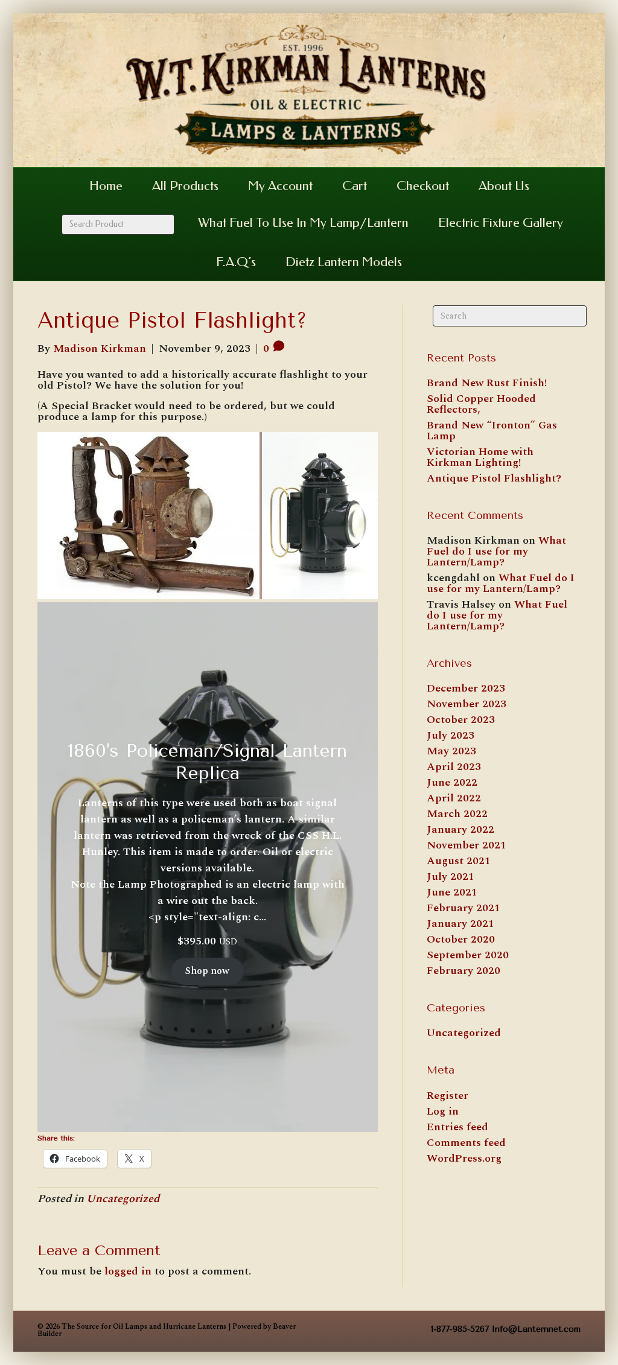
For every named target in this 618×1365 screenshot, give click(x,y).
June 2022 (452, 782)
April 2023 (454, 767)
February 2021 (463, 908)
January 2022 (460, 829)
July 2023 (450, 735)
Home (106, 186)
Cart (354, 186)
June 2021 (452, 892)
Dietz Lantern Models (343, 262)
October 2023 (461, 719)
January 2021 (460, 923)
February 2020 (463, 970)
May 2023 (451, 751)
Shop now (207, 971)
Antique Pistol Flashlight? (494, 478)
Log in (443, 1111)
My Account (280, 186)
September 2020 (468, 955)
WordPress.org (464, 1158)
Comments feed (466, 1142)
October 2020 (461, 939)
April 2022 (454, 798)
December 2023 (466, 688)
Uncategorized (122, 1199)
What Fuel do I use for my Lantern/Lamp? (496, 551)
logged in (127, 1271)
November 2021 (466, 845)
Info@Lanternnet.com (536, 1329)
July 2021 (450, 876)
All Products (185, 186)
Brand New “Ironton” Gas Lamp (492, 430)
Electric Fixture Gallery (500, 223)
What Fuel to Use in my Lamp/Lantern (303, 223)
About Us (504, 186)
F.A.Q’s (236, 262)
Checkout (423, 186)
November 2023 (466, 704)
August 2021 (459, 861)
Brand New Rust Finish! (487, 383)
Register (447, 1095)
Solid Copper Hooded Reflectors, (481, 404)
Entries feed (457, 1127)
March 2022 (457, 814)
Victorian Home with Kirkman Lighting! (480, 457)
